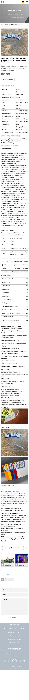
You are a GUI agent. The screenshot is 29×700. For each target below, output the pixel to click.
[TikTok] (24, 660)
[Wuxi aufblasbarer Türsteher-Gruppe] (2, 2)
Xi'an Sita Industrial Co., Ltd (7, 653)
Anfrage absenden (8, 79)
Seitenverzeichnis (14, 639)
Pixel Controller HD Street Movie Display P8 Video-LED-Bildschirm (23, 565)
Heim (2, 24)
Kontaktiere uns (14, 635)
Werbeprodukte (12, 24)
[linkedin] (8, 660)
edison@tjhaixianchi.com (17, 668)
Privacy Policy (14, 642)
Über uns (12, 628)
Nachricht (11, 632)
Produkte (6, 24)
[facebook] (4, 660)
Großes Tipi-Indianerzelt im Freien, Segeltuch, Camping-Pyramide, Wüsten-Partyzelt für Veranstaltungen (9, 565)
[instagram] (20, 660)
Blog (19, 632)
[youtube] (16, 660)
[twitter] (12, 660)
